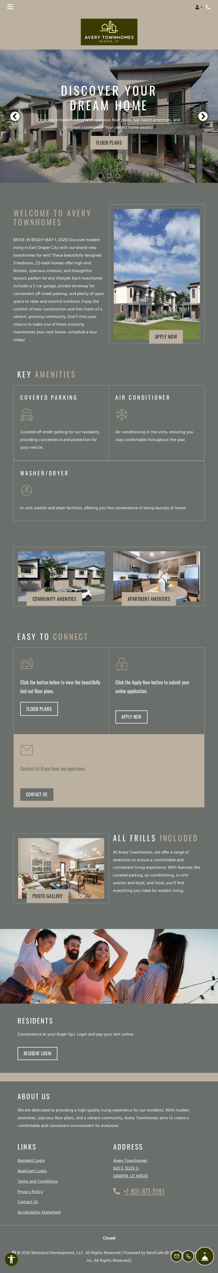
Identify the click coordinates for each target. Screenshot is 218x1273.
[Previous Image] (15, 116)
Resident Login (40, 1053)
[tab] (100, 175)
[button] (199, 7)
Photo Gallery (47, 895)
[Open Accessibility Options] (11, 1260)
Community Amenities (54, 598)
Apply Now (169, 336)
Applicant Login (32, 1171)
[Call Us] (188, 1256)
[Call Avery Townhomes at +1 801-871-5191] (208, 7)
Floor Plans (109, 142)
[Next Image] (203, 116)
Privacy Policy (30, 1191)
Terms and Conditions (38, 1181)
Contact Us (37, 794)
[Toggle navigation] (10, 7)
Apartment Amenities (149, 598)
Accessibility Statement (39, 1212)
